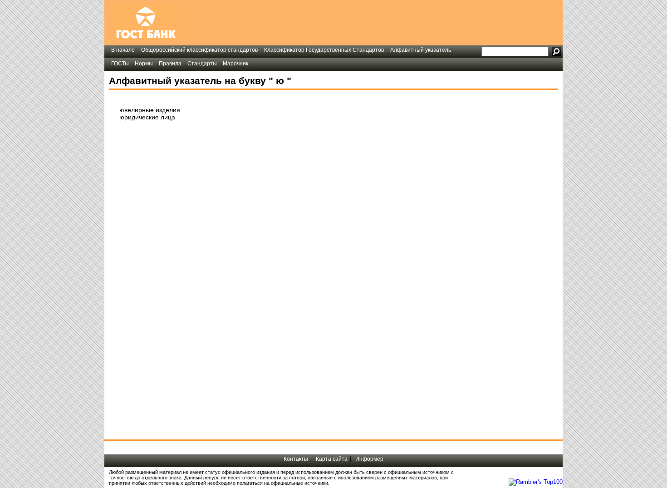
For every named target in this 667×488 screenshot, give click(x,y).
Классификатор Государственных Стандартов (324, 50)
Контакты (296, 459)
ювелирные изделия (149, 109)
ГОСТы (120, 63)
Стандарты (202, 63)
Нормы (144, 63)
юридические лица (147, 117)
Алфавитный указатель (420, 50)
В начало (123, 50)
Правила (170, 63)
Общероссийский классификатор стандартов (199, 50)
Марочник (235, 63)
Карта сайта (332, 459)
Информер (369, 459)
